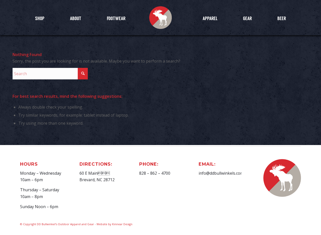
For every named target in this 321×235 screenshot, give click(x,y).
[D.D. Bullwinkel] (160, 17)
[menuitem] (39, 18)
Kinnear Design (122, 224)
